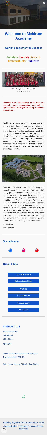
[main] (23, 36)
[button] (2, 3)
